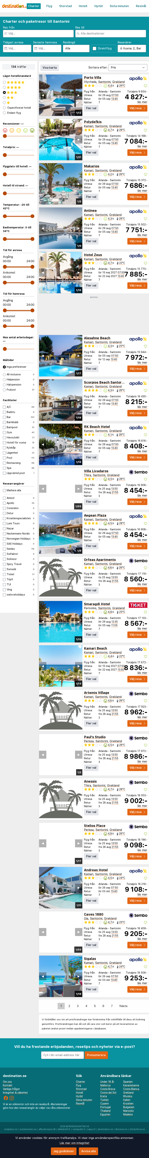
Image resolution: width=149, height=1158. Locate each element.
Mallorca (105, 1085)
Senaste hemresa (45, 42)
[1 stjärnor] (18, 102)
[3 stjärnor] (18, 92)
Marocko (128, 1110)
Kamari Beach (95, 648)
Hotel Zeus (93, 255)
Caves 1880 (93, 914)
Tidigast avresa (13, 42)
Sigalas (90, 959)
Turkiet (104, 1099)
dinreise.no (121, 1129)
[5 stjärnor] (18, 82)
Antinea (90, 210)
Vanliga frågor (11, 1089)
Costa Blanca (131, 1089)
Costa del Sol (108, 1092)
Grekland (118, 82)
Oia (86, 918)
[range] (5, 136)
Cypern (104, 1103)
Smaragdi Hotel (97, 604)
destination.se (105, 1129)
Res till (79, 27)
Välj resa (136, 108)
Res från (9, 27)
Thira (87, 475)
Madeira (128, 1114)
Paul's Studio (95, 737)
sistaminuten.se (28, 1129)
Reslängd (69, 42)
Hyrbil (98, 6)
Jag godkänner (63, 1151)
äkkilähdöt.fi (64, 1129)
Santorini (104, 82)
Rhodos (127, 1096)
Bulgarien (128, 1107)
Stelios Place (94, 826)
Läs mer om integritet (74, 1143)
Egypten (105, 1114)
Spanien (128, 1081)
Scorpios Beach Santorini (104, 382)
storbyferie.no (137, 1129)
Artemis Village (96, 693)
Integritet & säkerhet (15, 1092)
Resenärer (125, 42)
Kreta (103, 1096)
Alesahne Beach (97, 338)
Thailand (105, 1110)
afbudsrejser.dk (47, 1129)
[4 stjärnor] (18, 87)
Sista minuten (119, 6)
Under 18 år (107, 1081)
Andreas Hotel (96, 870)
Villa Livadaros (96, 471)
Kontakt (7, 1085)
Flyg (49, 6)
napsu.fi (91, 1129)
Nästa (123, 1006)
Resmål (141, 6)
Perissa (89, 741)
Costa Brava (107, 1089)
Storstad (65, 6)
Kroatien (128, 1103)
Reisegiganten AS (78, 1126)
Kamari (88, 126)
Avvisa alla (88, 1151)
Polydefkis (93, 122)
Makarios (91, 166)
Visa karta (50, 67)
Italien (126, 1099)
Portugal (105, 1107)
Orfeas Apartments (100, 560)
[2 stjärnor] (18, 97)
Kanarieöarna (131, 1085)
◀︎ (43, 95)
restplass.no (10, 1129)
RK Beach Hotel (97, 427)
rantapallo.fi (79, 1129)
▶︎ (79, 95)
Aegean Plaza (95, 515)
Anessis (90, 781)
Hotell (83, 6)
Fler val (91, 108)
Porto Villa (92, 77)
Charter (33, 6)
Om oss (7, 1081)
